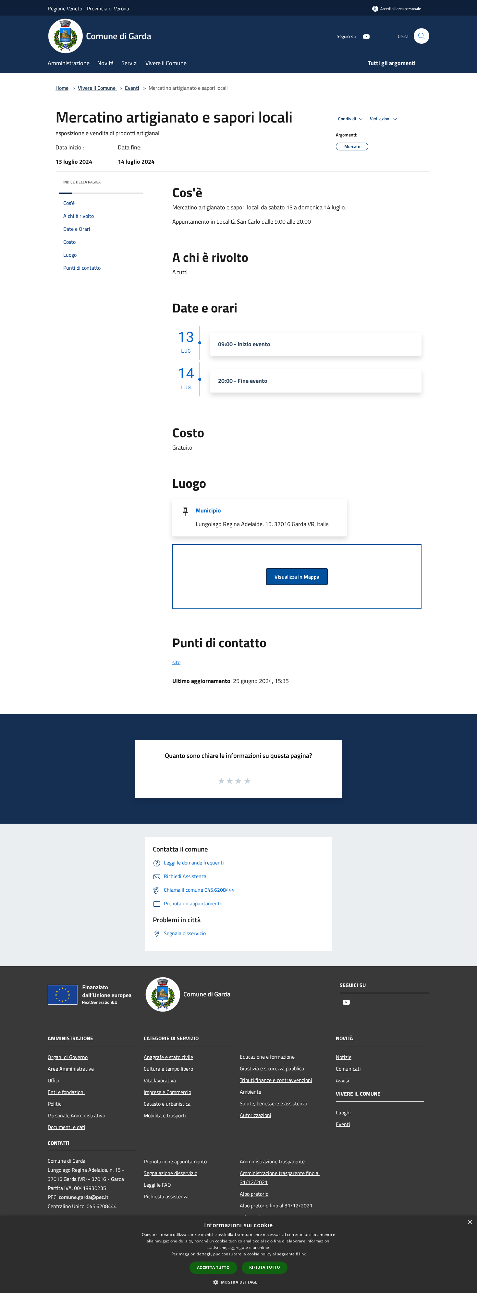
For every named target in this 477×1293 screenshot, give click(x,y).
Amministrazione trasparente (272, 1161)
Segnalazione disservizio (170, 1173)
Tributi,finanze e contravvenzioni (276, 1080)
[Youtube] (363, 35)
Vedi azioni (380, 118)
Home (61, 88)
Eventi (132, 88)
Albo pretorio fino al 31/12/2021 (276, 1205)
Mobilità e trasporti (165, 1115)
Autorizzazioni (255, 1115)
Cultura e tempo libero (168, 1069)
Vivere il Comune (97, 88)
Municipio (208, 510)
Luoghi (343, 1112)
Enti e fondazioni (66, 1092)
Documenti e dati (66, 1127)
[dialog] (238, 1254)
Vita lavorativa (160, 1080)
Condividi (347, 118)
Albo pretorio (254, 1194)
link (302, 1254)
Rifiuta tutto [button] (264, 1267)
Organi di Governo (68, 1057)
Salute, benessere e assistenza (273, 1103)
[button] (238, 1282)
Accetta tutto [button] (213, 1267)
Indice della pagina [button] (82, 182)
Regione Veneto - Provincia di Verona (88, 8)
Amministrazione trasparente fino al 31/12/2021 (280, 1177)
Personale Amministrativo (76, 1115)
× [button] (469, 1222)
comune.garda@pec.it (83, 1197)
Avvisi (342, 1080)
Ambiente (250, 1092)
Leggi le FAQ (157, 1185)
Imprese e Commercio (167, 1092)
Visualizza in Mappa (297, 577)
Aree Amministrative (71, 1069)
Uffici (53, 1080)
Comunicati (348, 1069)
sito (176, 662)
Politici (55, 1104)
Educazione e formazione (267, 1057)
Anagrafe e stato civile (168, 1057)
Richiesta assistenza (166, 1196)
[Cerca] (421, 36)
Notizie (343, 1057)
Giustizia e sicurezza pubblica (272, 1068)
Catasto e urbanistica (167, 1104)
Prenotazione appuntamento (175, 1161)
